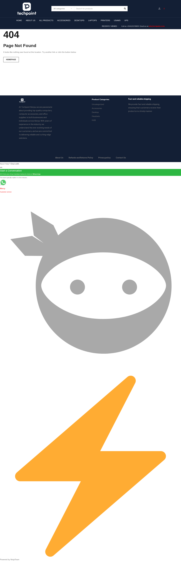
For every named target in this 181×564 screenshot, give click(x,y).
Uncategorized (98, 104)
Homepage (11, 60)
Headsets (96, 116)
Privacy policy (104, 158)
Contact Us (121, 158)
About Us (59, 158)
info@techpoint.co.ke (157, 26)
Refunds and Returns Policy (81, 158)
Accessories (97, 108)
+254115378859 (133, 26)
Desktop (95, 112)
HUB (94, 120)
